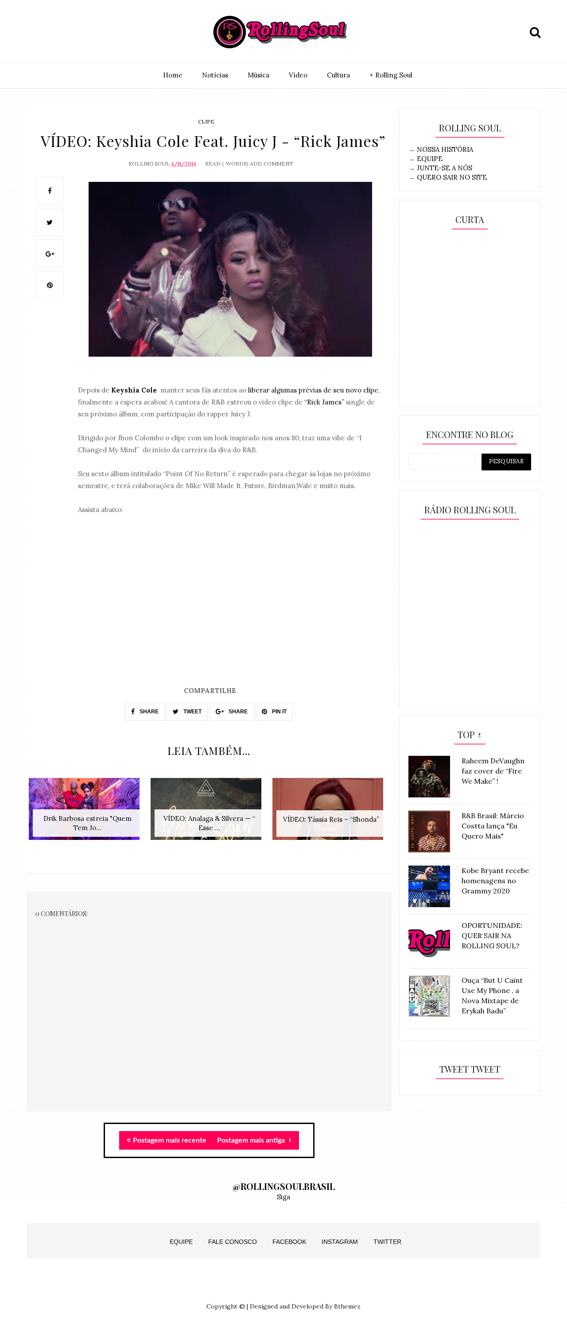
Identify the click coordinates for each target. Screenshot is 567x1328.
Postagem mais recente (169, 1140)
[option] (87, 813)
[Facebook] (76, 32)
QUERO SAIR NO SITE (452, 177)
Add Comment (271, 163)
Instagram (340, 1241)
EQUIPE (430, 158)
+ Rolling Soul (390, 75)
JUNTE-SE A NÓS (444, 168)
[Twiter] (56, 32)
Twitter (387, 1241)
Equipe (181, 1241)
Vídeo (298, 75)
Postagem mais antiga (252, 1140)
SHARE (148, 711)
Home (173, 75)
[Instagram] (36, 32)
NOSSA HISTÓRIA (445, 149)
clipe (206, 121)
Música (258, 75)
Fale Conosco (232, 1241)
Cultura (338, 75)
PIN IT (279, 711)
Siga (283, 1197)
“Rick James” (324, 402)
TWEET (192, 711)
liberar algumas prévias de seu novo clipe (313, 390)
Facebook (289, 1241)
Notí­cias (215, 75)
